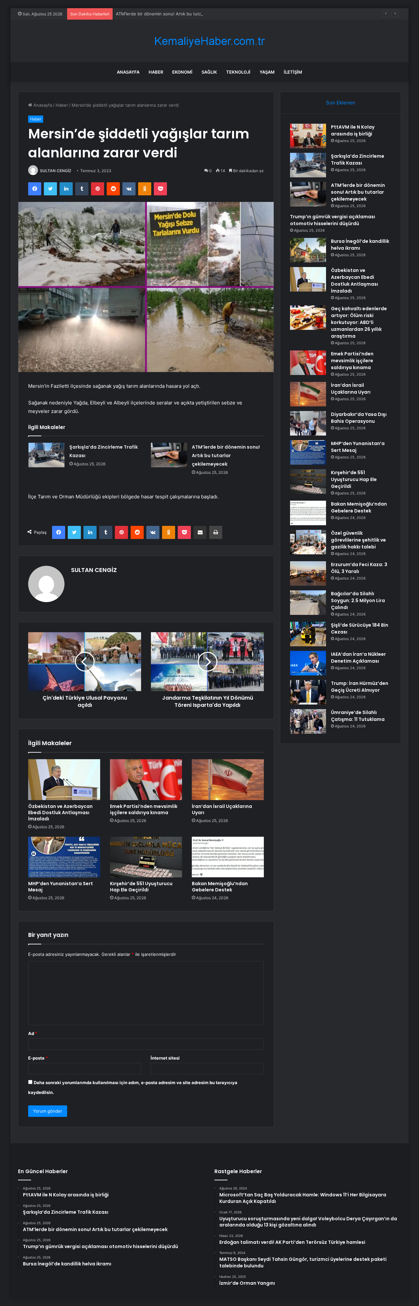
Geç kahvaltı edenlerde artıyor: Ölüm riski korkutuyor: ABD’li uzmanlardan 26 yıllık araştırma (359, 322)
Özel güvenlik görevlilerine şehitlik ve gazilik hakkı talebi (358, 540)
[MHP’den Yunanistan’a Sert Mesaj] (64, 857)
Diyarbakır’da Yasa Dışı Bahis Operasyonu (359, 417)
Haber (156, 72)
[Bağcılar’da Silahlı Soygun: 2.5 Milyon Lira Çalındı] (308, 602)
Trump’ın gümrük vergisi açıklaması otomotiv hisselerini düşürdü (332, 220)
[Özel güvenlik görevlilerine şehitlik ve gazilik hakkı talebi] (308, 542)
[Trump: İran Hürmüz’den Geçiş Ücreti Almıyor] (308, 692)
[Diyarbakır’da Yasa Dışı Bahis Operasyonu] (308, 423)
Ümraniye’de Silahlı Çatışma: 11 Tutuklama (358, 716)
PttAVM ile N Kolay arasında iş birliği (352, 130)
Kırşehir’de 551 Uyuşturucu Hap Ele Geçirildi (141, 886)
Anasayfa (128, 72)
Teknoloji (238, 72)
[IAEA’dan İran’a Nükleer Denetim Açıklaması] (308, 663)
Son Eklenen (340, 102)
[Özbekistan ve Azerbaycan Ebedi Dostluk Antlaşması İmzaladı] (64, 779)
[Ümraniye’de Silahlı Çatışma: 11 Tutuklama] (308, 721)
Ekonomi (182, 72)
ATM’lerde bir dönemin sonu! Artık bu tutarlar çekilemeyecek (177, 13)
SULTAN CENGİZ (55, 170)
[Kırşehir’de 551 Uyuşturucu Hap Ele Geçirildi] (146, 857)
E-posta (38, 1058)
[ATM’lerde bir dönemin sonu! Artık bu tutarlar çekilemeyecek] (169, 455)
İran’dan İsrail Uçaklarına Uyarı (222, 809)
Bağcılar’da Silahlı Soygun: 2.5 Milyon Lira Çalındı (358, 600)
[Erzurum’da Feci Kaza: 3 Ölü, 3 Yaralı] (308, 573)
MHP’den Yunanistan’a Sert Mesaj (60, 886)
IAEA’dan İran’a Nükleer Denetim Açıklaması (358, 657)
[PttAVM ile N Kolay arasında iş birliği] (308, 136)
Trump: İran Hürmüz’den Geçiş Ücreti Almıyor (359, 686)
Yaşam (267, 72)
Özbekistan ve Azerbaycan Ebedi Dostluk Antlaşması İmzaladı (60, 812)
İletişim (293, 72)
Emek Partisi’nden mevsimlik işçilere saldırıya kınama (143, 809)
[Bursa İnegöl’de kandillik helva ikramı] (308, 250)
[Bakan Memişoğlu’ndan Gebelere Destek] (228, 857)
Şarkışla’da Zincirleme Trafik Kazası (357, 159)
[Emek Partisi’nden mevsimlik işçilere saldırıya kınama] (146, 779)
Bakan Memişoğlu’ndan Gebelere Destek (220, 886)
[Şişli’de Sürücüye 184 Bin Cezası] (308, 634)
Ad (32, 1033)
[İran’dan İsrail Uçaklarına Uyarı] (228, 779)
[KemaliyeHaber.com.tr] (209, 41)
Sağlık (209, 72)
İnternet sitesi (165, 1058)
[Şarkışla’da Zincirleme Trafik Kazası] (46, 455)
